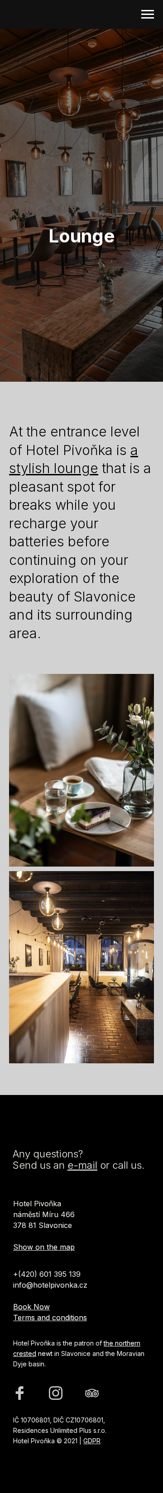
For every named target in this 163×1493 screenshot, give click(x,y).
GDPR (92, 1441)
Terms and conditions (50, 1317)
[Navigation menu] (147, 14)
